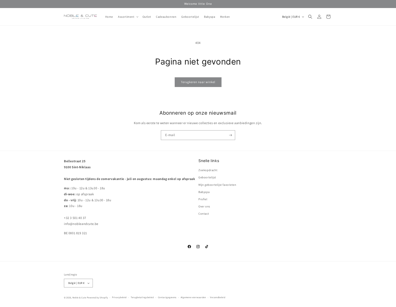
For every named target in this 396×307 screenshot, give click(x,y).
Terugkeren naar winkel (198, 82)
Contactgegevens (167, 297)
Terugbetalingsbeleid (142, 297)
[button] (128, 16)
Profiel (202, 199)
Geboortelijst (207, 177)
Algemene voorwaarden (193, 297)
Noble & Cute (79, 297)
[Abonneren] (230, 135)
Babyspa (204, 192)
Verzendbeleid (217, 297)
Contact (203, 213)
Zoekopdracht (207, 170)
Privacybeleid (119, 297)
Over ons (204, 206)
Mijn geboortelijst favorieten (217, 185)
